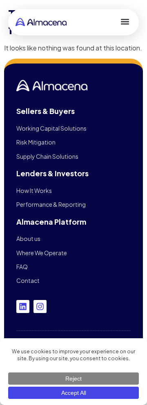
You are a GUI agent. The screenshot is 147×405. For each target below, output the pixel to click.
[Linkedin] (22, 306)
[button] (124, 21)
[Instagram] (40, 306)
